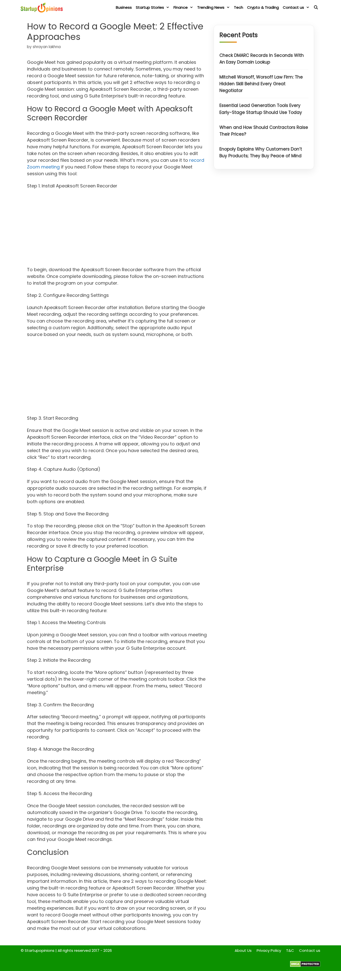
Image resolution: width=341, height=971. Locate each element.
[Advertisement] (117, 229)
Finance (180, 7)
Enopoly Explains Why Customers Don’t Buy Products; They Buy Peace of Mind (260, 152)
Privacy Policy (269, 950)
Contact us (293, 7)
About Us (243, 950)
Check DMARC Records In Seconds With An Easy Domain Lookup (261, 58)
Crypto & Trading (263, 7)
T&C (290, 950)
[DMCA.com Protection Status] (305, 965)
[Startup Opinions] (43, 7)
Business (124, 7)
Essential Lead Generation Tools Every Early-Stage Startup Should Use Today (260, 109)
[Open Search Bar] (316, 7)
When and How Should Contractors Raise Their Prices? (263, 130)
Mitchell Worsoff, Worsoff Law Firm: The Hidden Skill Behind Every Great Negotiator (261, 83)
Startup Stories (150, 7)
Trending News (210, 7)
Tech (238, 7)
